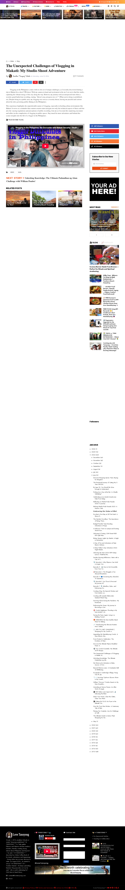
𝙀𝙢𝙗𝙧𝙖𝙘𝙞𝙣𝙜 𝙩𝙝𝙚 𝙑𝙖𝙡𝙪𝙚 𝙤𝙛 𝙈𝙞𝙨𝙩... (105, 511)
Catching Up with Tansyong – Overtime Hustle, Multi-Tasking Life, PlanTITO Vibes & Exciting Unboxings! (111, 347)
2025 (94, 452)
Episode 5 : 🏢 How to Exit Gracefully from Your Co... (105, 568)
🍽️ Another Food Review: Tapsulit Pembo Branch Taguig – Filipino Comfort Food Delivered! (110, 290)
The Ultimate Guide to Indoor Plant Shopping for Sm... (104, 717)
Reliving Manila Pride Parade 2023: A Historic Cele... (105, 507)
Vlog (18, 61)
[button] (118, 1)
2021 (94, 728)
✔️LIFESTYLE (58, 6)
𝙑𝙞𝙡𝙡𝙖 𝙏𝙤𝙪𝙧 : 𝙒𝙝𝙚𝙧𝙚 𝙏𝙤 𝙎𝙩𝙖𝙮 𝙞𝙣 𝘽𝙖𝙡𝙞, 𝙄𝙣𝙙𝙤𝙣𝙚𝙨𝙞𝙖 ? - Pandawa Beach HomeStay (110, 279)
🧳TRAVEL (24, 6)
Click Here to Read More (14, 872)
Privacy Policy (26, 1)
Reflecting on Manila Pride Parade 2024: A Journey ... (104, 503)
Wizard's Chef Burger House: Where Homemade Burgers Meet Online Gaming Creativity (104, 224)
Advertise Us (50, 1)
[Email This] (41, 82)
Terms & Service (38, 1)
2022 (94, 725)
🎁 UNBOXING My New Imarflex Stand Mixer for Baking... (105, 621)
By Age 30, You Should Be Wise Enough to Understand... (103, 488)
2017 (93, 740)
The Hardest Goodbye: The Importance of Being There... (105, 520)
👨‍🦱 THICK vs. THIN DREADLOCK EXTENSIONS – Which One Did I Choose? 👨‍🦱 (111, 336)
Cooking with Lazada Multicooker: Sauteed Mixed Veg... (103, 597)
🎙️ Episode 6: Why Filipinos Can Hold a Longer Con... (105, 563)
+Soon (10, 879)
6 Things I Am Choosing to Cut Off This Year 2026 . (115, 16)
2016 (94, 743)
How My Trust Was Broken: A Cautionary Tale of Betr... (106, 707)
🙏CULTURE (36, 6)
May (94, 721)
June (94, 475)
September (97, 466)
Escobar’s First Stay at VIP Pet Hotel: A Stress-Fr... (105, 515)
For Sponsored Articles (101, 836)
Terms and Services (45, 888)
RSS (64, 1)
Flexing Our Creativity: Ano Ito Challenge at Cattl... (105, 712)
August (95, 469)
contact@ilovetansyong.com (17, 876)
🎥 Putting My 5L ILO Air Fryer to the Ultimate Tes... (104, 702)
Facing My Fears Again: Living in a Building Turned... (104, 616)
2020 (94, 731)
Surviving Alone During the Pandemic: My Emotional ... (106, 602)
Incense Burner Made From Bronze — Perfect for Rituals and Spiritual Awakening (104, 269)
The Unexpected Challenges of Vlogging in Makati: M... (106, 654)
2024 (94, 455)
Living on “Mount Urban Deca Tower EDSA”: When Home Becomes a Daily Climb (9, 15)
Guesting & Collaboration (101, 839)
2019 (94, 734)
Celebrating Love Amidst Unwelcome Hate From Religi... (104, 498)
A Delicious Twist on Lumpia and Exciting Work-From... (106, 530)
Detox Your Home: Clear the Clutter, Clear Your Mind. (104, 698)
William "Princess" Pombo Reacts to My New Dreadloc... (105, 683)
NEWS (84, 6)
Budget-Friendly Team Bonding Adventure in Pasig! (102, 525)
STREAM (71, 6)
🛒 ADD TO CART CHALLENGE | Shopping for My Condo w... (104, 630)
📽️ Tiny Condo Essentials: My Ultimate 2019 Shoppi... (105, 650)
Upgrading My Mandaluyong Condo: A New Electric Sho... (105, 635)
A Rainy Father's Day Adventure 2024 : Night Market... (105, 549)
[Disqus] (45, 238)
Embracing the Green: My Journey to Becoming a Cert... (104, 606)
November (96, 460)
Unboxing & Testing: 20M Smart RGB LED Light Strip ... (105, 534)
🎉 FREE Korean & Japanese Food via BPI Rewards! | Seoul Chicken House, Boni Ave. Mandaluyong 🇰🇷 (110, 301)
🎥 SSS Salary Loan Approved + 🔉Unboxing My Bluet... (104, 693)
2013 (94, 752)
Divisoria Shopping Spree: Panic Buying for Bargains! (105, 479)
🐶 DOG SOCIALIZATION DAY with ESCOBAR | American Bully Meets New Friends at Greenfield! (107, 848)
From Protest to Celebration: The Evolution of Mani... (103, 640)
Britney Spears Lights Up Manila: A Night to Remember (105, 539)
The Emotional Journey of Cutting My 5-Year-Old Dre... (105, 483)
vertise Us (60, 888)
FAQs (58, 1)
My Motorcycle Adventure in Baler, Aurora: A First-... (104, 664)
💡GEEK (46, 6)
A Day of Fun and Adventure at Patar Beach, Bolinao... (104, 544)
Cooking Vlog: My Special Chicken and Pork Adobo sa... (105, 592)
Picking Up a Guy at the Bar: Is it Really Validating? (105, 493)
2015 (94, 746)
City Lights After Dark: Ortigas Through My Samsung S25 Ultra (51, 15)
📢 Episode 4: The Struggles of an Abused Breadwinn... (104, 573)
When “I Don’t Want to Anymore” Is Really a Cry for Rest (30, 15)
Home (9, 1)
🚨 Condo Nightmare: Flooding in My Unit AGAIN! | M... (105, 611)
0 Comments (79, 76)
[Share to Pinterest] (35, 82)
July (94, 472)
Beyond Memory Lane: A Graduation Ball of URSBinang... (106, 669)
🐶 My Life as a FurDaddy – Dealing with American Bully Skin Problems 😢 (107, 858)
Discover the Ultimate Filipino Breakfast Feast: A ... (105, 645)
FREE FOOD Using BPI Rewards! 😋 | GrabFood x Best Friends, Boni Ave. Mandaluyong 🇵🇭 (110, 313)
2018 (93, 737)
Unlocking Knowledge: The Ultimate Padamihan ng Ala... (104, 659)
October (96, 463)
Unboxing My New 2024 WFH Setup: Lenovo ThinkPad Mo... (105, 554)
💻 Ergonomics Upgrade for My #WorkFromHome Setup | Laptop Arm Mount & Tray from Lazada (110, 325)
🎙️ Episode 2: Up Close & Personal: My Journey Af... (105, 582)
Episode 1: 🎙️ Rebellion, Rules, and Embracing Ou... (104, 587)
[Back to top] (120, 885)
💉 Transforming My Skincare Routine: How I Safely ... (105, 626)
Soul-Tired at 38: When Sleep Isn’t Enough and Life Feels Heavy (73, 15)
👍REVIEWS (96, 6)
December (96, 457)
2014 (94, 749)
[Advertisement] (63, 40)
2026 (94, 449)
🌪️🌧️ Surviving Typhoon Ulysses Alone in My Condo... (105, 678)
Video (12, 61)
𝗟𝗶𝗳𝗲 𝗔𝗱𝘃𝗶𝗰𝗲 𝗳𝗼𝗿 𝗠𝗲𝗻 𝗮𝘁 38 (93, 17)
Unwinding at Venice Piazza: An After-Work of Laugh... (105, 688)
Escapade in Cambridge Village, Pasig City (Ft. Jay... (105, 674)
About (16, 1)
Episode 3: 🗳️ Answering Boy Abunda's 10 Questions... (106, 578)
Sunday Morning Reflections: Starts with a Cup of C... (106, 558)
